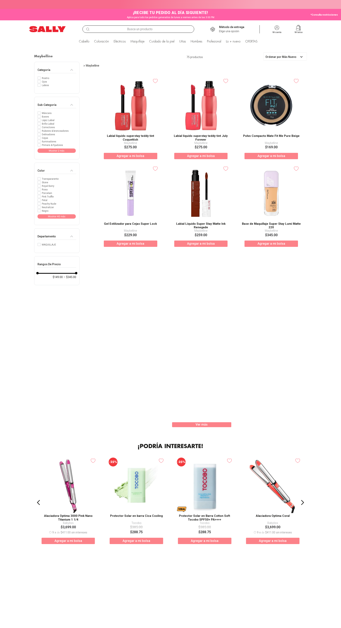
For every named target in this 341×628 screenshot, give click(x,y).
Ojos (44, 81)
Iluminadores (49, 141)
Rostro (45, 78)
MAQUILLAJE (49, 244)
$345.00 (70, 277)
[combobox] (138, 29)
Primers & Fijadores (52, 145)
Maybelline (92, 65)
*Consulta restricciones (324, 14)
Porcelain (47, 193)
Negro (45, 211)
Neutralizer (48, 207)
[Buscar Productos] (88, 29)
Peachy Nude (49, 203)
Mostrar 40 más (56, 216)
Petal (44, 200)
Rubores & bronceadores (55, 131)
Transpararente (50, 179)
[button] (231, 29)
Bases (45, 116)
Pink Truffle (48, 196)
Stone (45, 182)
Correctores (48, 127)
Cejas (45, 138)
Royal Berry (48, 186)
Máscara (47, 113)
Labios (45, 85)
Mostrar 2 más (56, 150)
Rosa (45, 189)
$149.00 (58, 277)
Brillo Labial (48, 123)
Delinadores (48, 134)
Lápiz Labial (48, 120)
